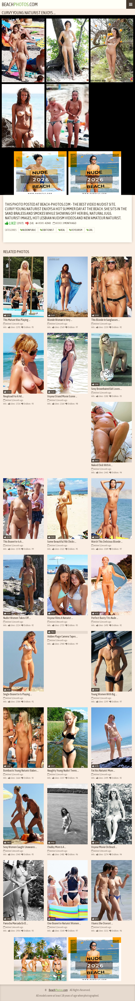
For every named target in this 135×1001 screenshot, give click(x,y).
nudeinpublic (29, 230)
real (62, 230)
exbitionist (48, 230)
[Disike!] (27, 223)
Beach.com (20, 4)
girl (91, 230)
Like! (12, 223)
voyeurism (76, 230)
